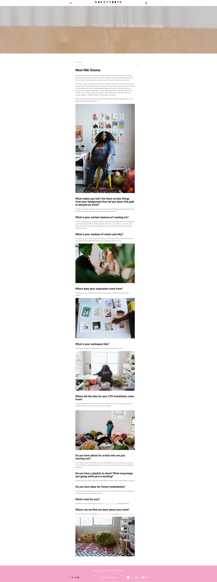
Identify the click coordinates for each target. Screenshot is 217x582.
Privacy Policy (119, 570)
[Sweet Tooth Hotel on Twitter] (72, 577)
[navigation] (71, 3)
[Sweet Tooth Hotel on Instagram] (75, 577)
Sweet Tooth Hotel (112, 577)
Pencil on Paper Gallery (110, 503)
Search (95, 570)
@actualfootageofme (104, 514)
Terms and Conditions (106, 570)
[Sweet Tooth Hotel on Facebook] (69, 577)
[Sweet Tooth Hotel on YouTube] (78, 577)
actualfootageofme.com (126, 514)
